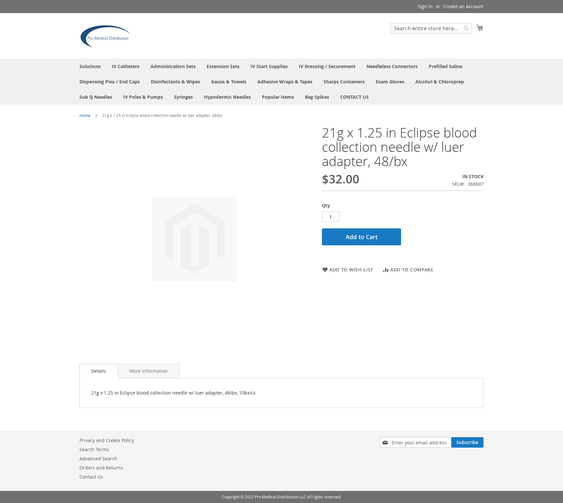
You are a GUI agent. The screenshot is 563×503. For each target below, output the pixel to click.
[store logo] (107, 35)
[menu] (281, 82)
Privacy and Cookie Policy (106, 440)
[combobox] (431, 28)
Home (85, 115)
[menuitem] (90, 66)
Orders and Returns (101, 468)
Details (98, 371)
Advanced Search (98, 458)
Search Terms (94, 449)
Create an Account (463, 6)
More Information (148, 371)
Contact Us (91, 477)
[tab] (98, 371)
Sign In (425, 6)
